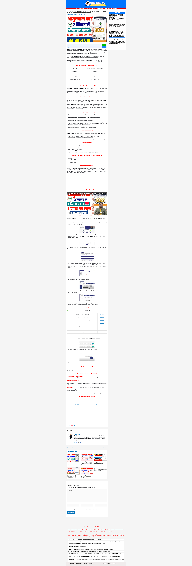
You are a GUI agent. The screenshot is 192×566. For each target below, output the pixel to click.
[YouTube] (80, 442)
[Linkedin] (74, 425)
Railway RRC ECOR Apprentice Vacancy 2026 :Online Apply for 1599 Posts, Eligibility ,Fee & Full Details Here (117, 15)
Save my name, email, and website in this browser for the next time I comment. (84, 509)
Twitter (97, 404)
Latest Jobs (81, 8)
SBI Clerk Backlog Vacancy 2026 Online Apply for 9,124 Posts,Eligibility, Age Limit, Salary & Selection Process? (116, 22)
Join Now (104, 45)
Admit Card (88, 8)
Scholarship (115, 8)
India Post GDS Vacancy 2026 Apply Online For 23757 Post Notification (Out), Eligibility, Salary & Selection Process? (116, 18)
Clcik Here (102, 314)
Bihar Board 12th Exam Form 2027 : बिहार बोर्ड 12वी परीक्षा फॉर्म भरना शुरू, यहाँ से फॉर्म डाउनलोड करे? (116, 36)
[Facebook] (67, 425)
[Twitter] (69, 425)
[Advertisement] (87, 182)
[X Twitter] (74, 442)
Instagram (77, 404)
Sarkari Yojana (107, 8)
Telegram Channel (72, 47)
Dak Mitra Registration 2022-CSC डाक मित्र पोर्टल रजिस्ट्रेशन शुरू (86, 476)
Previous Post (69, 447)
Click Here (95, 81)
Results (93, 8)
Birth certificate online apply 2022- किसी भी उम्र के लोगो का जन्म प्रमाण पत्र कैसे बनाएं (100, 462)
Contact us (91, 563)
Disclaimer (72, 563)
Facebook (97, 407)
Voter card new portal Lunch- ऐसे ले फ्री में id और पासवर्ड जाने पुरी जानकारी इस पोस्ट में (100, 469)
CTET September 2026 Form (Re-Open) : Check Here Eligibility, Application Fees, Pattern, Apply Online (116, 39)
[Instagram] (78, 442)
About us (85, 563)
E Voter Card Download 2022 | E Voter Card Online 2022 (73, 464)
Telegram (77, 401)
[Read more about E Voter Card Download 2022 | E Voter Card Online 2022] (73, 457)
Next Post (105, 447)
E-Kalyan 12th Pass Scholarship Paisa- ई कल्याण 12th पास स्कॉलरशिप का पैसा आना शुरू (86, 463)
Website (77, 407)
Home (76, 8)
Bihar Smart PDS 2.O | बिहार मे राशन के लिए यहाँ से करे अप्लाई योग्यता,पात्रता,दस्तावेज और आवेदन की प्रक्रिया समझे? (116, 46)
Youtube (97, 401)
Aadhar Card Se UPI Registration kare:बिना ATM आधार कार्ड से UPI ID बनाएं (72, 476)
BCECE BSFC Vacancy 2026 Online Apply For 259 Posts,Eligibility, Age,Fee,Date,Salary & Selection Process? (116, 29)
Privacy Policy (79, 563)
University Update (100, 8)
